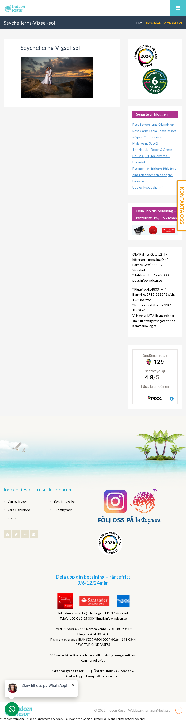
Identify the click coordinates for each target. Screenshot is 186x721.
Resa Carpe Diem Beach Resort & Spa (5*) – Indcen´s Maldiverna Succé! (154, 137)
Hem (139, 22)
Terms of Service (127, 719)
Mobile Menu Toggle (178, 8)
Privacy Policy (101, 719)
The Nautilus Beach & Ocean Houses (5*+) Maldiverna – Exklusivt (152, 156)
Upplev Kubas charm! (147, 187)
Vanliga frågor (17, 501)
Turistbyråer (63, 510)
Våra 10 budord (19, 510)
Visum (12, 518)
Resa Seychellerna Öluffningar (153, 124)
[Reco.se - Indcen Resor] (145, 56)
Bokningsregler (64, 501)
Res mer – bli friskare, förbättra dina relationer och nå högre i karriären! (154, 175)
